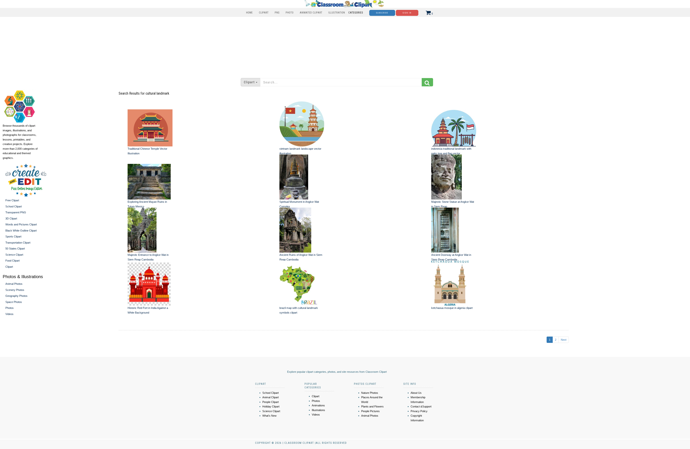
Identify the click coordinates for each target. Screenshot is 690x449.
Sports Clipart (13, 236)
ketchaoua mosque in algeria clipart (452, 307)
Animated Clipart (311, 12)
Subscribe (382, 13)
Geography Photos (16, 295)
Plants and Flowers (372, 406)
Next (563, 339)
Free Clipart (12, 200)
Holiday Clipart (270, 406)
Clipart (264, 12)
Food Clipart (12, 260)
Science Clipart (14, 254)
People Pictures (370, 411)
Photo (290, 12)
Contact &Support (421, 406)
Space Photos (13, 301)
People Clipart (270, 401)
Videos (9, 314)
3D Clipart (11, 218)
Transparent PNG (15, 212)
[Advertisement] (345, 46)
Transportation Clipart (17, 242)
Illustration (336, 12)
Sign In (407, 13)
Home (249, 12)
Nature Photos (369, 392)
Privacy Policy (419, 411)
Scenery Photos (14, 289)
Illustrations (318, 410)
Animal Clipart (270, 397)
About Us (416, 392)
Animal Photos (13, 283)
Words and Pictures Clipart (21, 224)
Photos (9, 307)
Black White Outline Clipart (21, 230)
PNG (277, 12)
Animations (318, 405)
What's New (269, 415)
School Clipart (13, 206)
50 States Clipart (15, 248)
